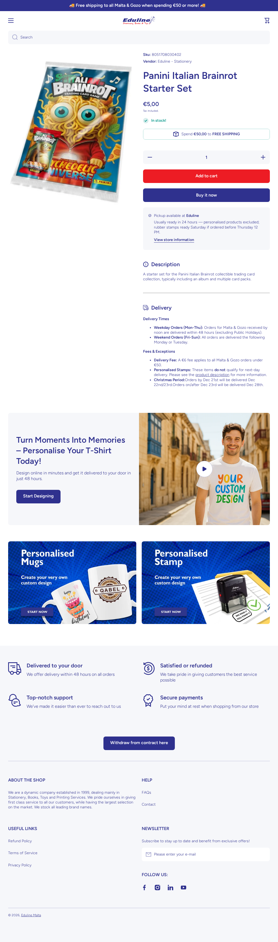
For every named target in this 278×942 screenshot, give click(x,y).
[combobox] (139, 37)
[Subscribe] (263, 854)
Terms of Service (22, 853)
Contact (149, 804)
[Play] (204, 469)
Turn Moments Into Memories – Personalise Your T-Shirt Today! (70, 450)
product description (212, 374)
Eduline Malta (31, 915)
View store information (174, 239)
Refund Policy (20, 841)
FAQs (146, 792)
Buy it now (206, 195)
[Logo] (139, 20)
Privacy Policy (19, 865)
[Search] (13, 37)
